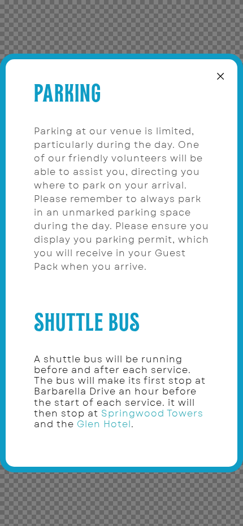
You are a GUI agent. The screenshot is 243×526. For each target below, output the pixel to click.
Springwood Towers (152, 413)
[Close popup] (220, 76)
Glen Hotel (104, 424)
